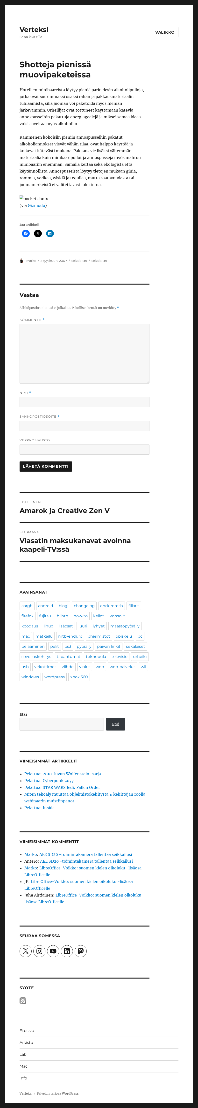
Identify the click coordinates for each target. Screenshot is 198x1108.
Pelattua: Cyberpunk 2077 (49, 780)
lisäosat (66, 626)
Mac (24, 1066)
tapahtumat (68, 656)
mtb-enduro (70, 636)
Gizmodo (36, 205)
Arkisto (26, 1042)
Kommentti (32, 320)
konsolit (117, 616)
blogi (63, 605)
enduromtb (111, 605)
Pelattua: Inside (39, 807)
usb (25, 666)
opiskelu (124, 636)
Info (23, 1078)
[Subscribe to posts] (23, 1000)
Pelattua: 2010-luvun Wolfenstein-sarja (62, 773)
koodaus (29, 626)
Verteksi (34, 29)
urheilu (140, 656)
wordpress (54, 677)
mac (25, 636)
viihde (68, 666)
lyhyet (99, 626)
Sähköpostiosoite (40, 417)
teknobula (96, 656)
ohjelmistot (99, 636)
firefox (27, 616)
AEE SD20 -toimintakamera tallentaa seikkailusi (85, 854)
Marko (31, 261)
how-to (81, 616)
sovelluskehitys (36, 656)
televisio (119, 656)
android (45, 605)
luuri (82, 626)
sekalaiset (79, 261)
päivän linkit (108, 646)
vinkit (84, 666)
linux (48, 626)
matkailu (44, 636)
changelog (84, 605)
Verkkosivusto (35, 440)
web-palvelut (122, 666)
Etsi (23, 714)
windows (30, 677)
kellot (98, 616)
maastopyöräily (125, 626)
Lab (23, 1054)
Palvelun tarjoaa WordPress (58, 1094)
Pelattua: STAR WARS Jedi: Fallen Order (62, 787)
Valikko (165, 32)
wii (143, 666)
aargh (27, 605)
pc (140, 636)
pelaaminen (33, 646)
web (100, 666)
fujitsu (45, 616)
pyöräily (84, 646)
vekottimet (45, 666)
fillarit (133, 605)
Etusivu (27, 1030)
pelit (54, 646)
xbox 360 (79, 677)
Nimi (25, 393)
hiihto (62, 616)
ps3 (67, 646)
